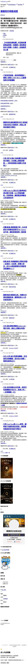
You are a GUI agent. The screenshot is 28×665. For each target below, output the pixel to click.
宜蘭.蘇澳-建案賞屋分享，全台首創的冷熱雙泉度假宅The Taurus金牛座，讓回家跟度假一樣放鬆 (15, 229)
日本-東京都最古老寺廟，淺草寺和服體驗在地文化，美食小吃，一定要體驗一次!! (15, 389)
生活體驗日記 (12, 67)
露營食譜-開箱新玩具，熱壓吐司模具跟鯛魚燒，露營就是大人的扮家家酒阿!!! (15, 297)
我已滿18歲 (3, 662)
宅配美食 (11, 150)
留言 (12, 64)
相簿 (4, 33)
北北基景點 (11, 379)
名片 (4, 36)
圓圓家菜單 (11, 317)
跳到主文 (3, 15)
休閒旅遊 (12, 30)
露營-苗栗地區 (12, 286)
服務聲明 (14, 646)
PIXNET (6, 645)
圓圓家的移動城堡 (9, 11)
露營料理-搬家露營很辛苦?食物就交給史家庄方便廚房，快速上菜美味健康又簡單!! (15, 124)
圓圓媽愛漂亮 (12, 114)
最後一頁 (7, 452)
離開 (8, 662)
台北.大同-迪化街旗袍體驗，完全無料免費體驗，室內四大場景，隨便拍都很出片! (15, 358)
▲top (2, 69)
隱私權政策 (24, 645)
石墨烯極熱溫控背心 (5, 106)
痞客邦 (9, 64)
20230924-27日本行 (13, 348)
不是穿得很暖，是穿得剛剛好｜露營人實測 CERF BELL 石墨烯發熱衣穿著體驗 (14, 77)
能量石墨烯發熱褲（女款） (7, 103)
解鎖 (15, 60)
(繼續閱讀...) (3, 61)
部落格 (5, 35)
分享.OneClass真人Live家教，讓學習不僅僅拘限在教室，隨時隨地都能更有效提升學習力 (14, 426)
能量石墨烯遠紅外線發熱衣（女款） (9, 100)
